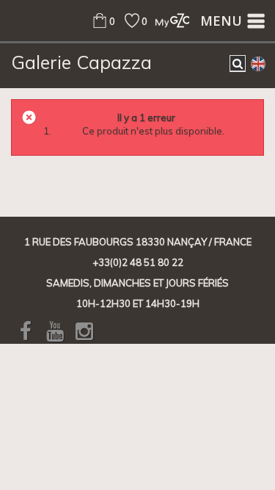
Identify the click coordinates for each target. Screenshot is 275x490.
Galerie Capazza (81, 62)
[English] (258, 63)
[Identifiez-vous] (168, 20)
